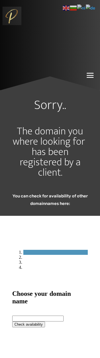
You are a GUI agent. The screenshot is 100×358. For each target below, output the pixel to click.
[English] (66, 7)
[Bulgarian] (73, 7)
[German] (91, 7)
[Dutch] (81, 7)
